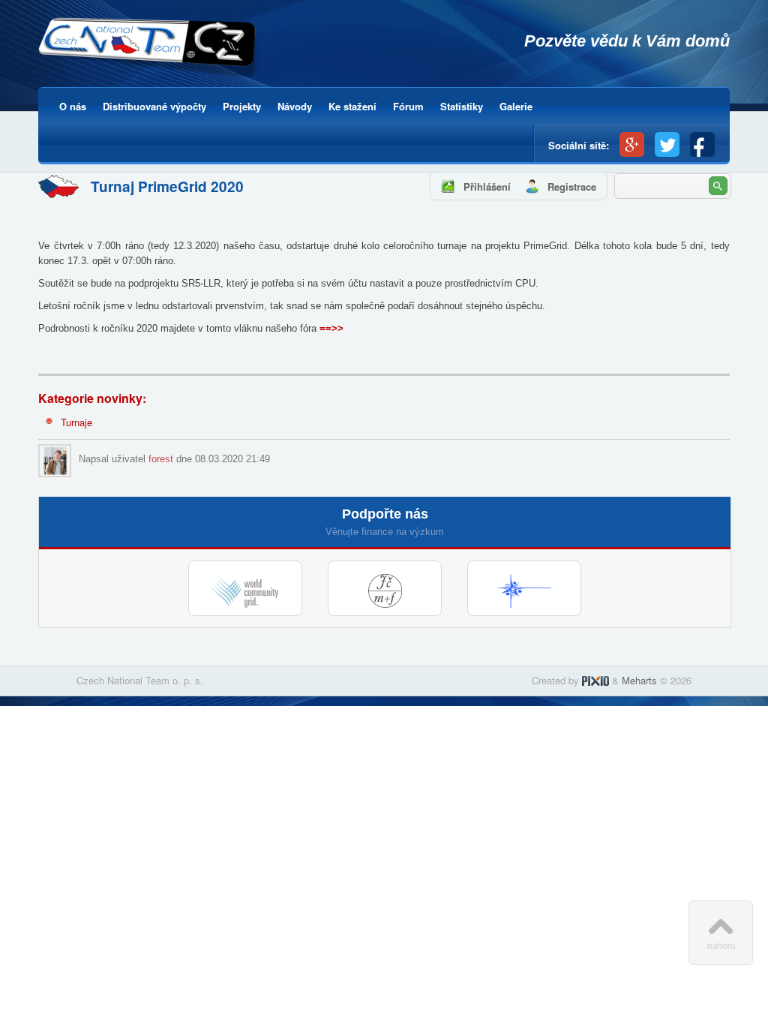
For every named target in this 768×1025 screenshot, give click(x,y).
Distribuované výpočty (154, 106)
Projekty (242, 106)
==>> (332, 328)
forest (160, 458)
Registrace (572, 186)
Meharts (639, 680)
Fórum (408, 106)
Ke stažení (352, 106)
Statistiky (461, 106)
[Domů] (149, 50)
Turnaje (76, 422)
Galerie (516, 106)
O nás (72, 106)
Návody (295, 106)
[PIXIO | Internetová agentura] (595, 680)
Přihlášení (487, 186)
